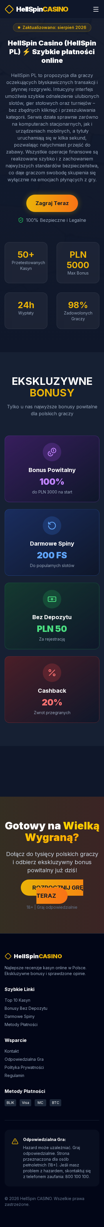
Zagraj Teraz (52, 203)
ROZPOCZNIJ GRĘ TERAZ (57, 891)
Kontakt (12, 1051)
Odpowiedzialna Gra (24, 1059)
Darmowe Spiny (20, 1016)
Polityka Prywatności (24, 1067)
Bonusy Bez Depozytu (26, 1008)
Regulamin (14, 1075)
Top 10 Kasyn (17, 1000)
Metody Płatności (21, 1024)
